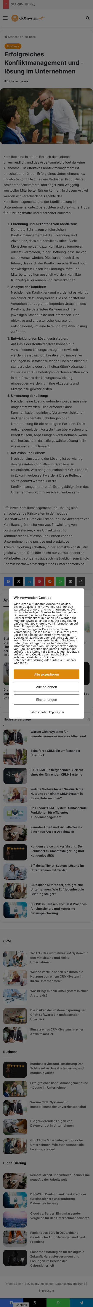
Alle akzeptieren (46, 674)
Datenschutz (37, 712)
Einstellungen (46, 700)
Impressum (56, 712)
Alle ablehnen (46, 687)
